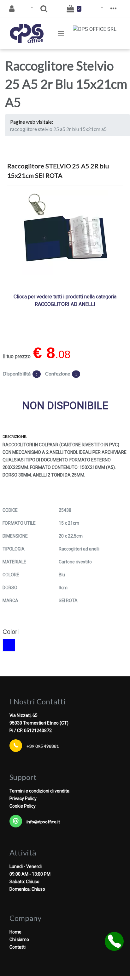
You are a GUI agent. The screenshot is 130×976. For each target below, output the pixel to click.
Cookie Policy (22, 806)
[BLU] (9, 645)
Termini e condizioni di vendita (39, 790)
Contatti (17, 947)
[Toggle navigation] (61, 33)
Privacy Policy (23, 798)
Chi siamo (19, 939)
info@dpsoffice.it (43, 821)
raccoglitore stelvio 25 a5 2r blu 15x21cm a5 (58, 129)
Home (15, 931)
